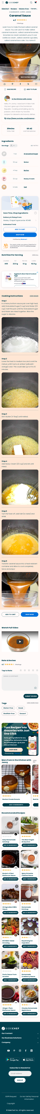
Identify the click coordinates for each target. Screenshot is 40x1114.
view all (35, 761)
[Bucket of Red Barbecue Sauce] (10, 866)
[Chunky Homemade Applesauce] (29, 1001)
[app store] (28, 1060)
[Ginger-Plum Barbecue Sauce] (10, 1001)
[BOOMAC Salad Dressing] (10, 934)
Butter (26, 170)
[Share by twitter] (28, 84)
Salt (25, 187)
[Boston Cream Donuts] (16, 786)
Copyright (11, 1103)
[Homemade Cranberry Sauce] (29, 967)
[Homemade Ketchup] (29, 900)
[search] (31, 2)
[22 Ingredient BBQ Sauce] (10, 900)
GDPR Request (11, 1096)
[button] (3, 2)
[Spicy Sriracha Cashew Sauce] (29, 866)
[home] (12, 2)
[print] (4, 84)
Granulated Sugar (31, 154)
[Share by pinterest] (12, 84)
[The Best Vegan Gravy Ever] (29, 833)
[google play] (13, 1060)
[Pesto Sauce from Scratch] (10, 967)
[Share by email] (36, 84)
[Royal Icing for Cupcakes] (29, 934)
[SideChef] (10, 1029)
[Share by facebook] (20, 84)
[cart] (35, 2)
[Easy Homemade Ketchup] (10, 833)
